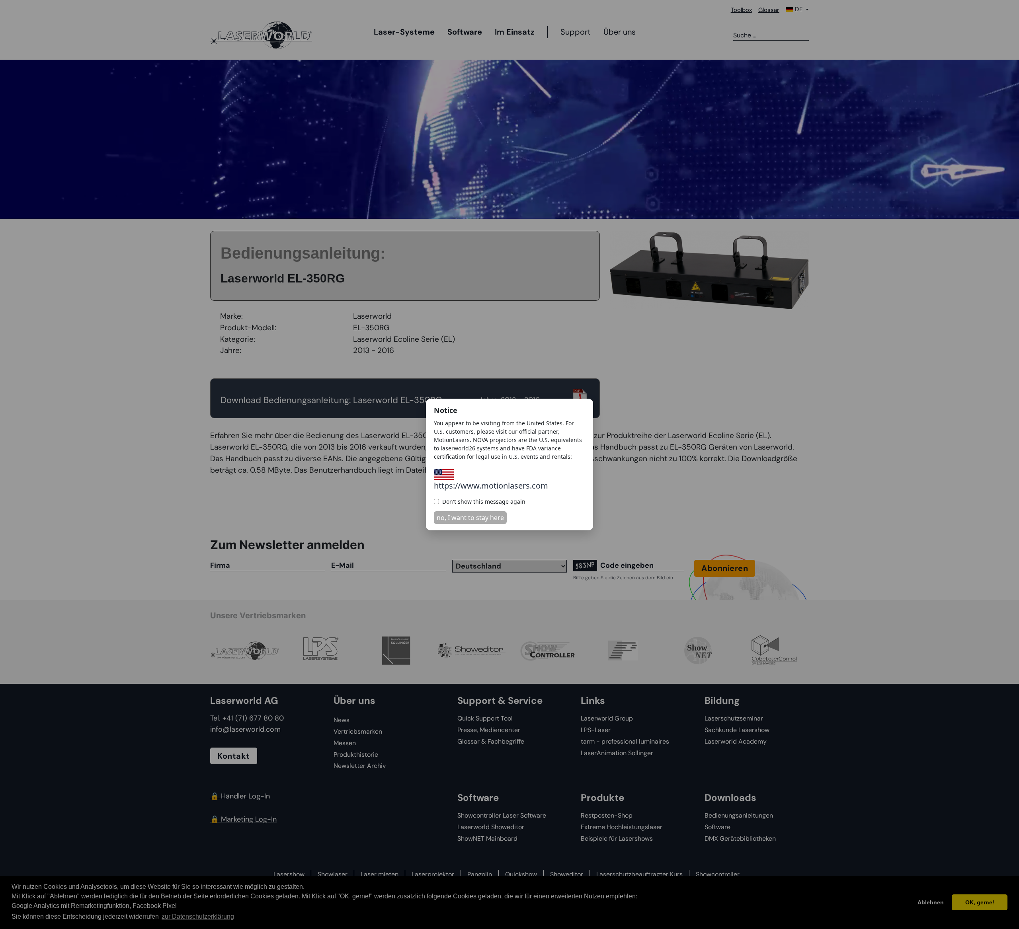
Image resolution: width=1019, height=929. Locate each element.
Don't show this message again (483, 501)
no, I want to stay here (470, 517)
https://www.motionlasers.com (491, 485)
